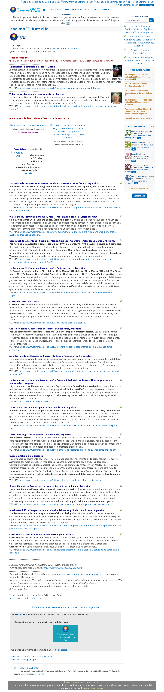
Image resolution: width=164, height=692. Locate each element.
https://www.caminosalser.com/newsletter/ (80, 573)
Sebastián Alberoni (29, 667)
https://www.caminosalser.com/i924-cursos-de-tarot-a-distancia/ (52, 322)
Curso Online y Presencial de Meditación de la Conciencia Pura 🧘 (138, 92)
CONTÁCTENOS (91, 10)
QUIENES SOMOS (77, 10)
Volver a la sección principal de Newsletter (31, 656)
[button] (37, 607)
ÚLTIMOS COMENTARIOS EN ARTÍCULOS (139, 127)
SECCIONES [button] (103, 10)
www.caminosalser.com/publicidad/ (64, 567)
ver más (28, 173)
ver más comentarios (139, 188)
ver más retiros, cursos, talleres (139, 118)
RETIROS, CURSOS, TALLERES (58, 10)
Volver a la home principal (22, 659)
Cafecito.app (139, 195)
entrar (142, 5)
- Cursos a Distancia (34, 149)
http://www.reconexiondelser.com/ (37, 401)
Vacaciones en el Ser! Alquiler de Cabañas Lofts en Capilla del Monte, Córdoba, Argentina (138, 111)
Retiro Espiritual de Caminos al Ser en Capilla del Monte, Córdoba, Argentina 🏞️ (139, 77)
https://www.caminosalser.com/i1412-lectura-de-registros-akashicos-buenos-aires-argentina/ (67, 449)
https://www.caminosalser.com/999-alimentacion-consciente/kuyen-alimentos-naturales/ (65, 504)
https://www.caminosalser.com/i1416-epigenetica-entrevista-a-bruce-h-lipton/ (59, 87)
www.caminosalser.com (65, 48)
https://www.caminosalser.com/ (25, 598)
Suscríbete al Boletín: (139, 16)
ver (139, 138)
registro (150, 5)
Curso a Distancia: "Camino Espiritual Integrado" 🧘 (136, 85)
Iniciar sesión (60, 649)
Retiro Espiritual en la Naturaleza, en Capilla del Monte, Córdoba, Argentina (138, 102)
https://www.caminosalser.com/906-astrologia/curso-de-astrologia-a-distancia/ (60, 480)
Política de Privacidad (92, 682)
